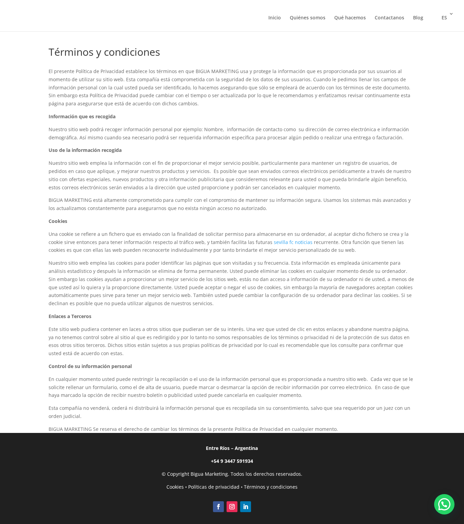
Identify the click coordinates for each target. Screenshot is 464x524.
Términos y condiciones (271, 487)
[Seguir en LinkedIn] (245, 506)
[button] (444, 504)
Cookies (175, 487)
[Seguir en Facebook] (218, 506)
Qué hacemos (350, 18)
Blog (418, 18)
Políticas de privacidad (213, 487)
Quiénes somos (307, 18)
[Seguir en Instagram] (232, 506)
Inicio (274, 18)
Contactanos (389, 18)
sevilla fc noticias (293, 242)
